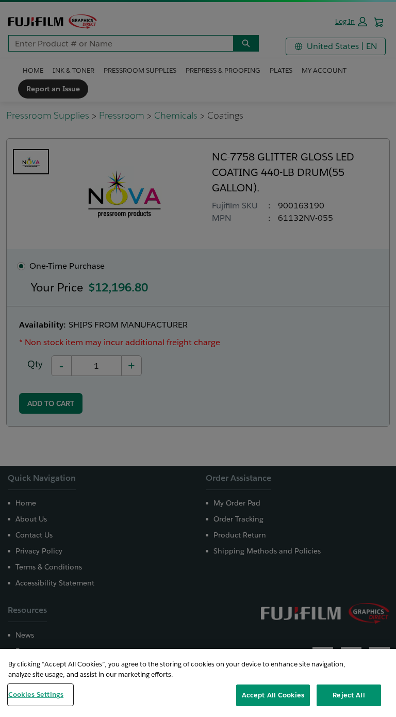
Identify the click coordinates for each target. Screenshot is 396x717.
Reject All (349, 695)
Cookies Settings (35, 694)
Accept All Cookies (273, 695)
